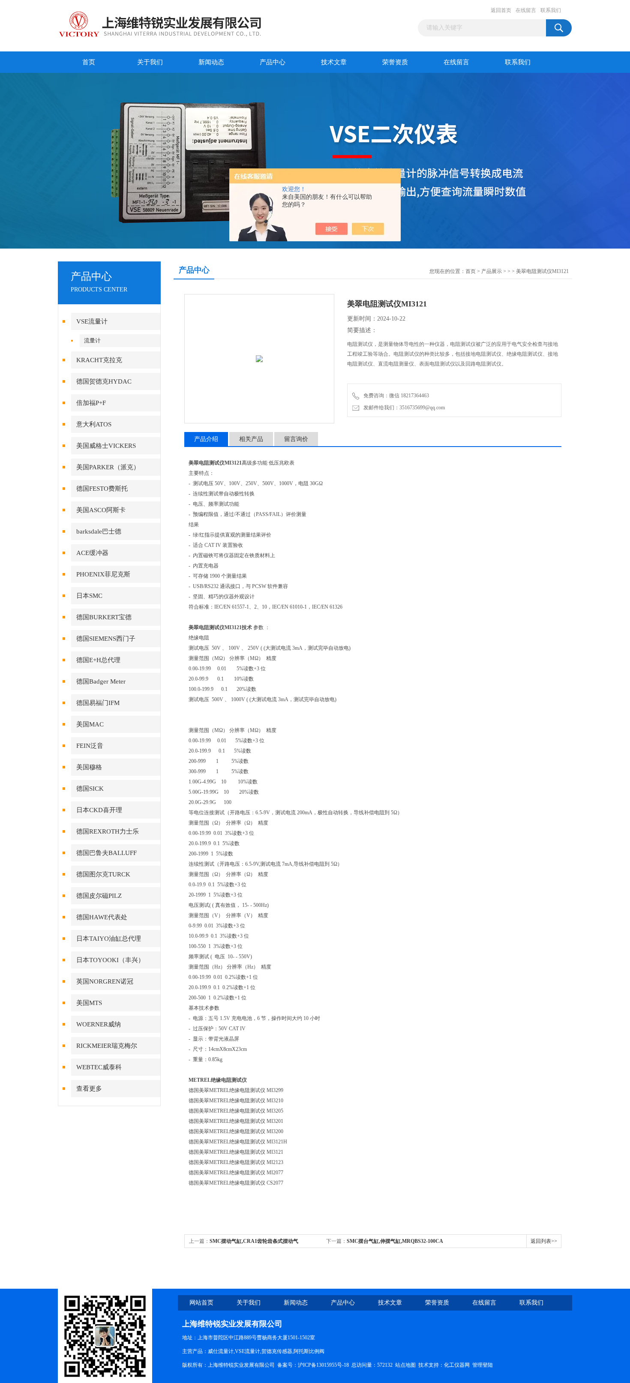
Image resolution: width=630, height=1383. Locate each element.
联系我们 (550, 10)
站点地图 (405, 1365)
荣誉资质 (395, 62)
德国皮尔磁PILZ (99, 895)
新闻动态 (211, 62)
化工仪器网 (457, 1365)
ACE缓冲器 (92, 552)
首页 (88, 62)
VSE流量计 (92, 321)
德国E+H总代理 (98, 660)
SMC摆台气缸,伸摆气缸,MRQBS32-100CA (395, 1241)
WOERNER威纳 (98, 1024)
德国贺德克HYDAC (104, 381)
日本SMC (89, 595)
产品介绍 (206, 439)
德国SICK (90, 788)
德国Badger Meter (101, 681)
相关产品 (251, 439)
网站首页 (201, 1302)
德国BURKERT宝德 (104, 617)
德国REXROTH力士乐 (107, 831)
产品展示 (491, 271)
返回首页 (501, 10)
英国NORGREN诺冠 (104, 981)
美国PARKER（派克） (108, 467)
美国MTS (89, 1002)
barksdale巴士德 (98, 531)
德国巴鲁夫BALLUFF (106, 852)
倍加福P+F (91, 402)
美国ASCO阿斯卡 (101, 510)
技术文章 (334, 62)
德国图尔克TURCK (103, 874)
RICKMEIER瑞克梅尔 (106, 1045)
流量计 (92, 340)
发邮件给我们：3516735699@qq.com (403, 408)
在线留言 (526, 10)
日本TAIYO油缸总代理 (108, 938)
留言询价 (296, 439)
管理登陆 (482, 1365)
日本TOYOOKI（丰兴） (110, 960)
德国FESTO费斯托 (102, 488)
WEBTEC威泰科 (99, 1067)
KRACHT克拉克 (99, 360)
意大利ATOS (93, 424)
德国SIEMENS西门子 (105, 638)
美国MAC (90, 724)
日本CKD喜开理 (99, 810)
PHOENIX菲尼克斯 (103, 574)
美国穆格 (89, 767)
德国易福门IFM (98, 702)
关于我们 (150, 62)
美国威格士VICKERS (106, 445)
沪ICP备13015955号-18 (323, 1365)
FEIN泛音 (89, 745)
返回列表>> (544, 1241)
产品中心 (272, 62)
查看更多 (89, 1088)
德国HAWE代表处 (101, 917)
